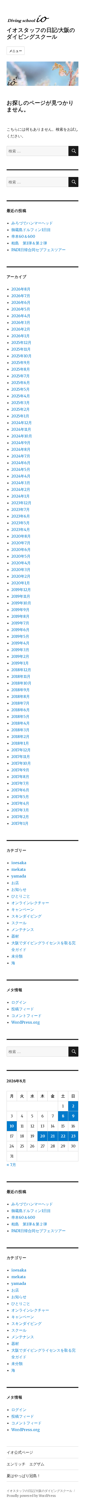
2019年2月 (20, 656)
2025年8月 (20, 369)
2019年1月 (20, 663)
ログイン (18, 1002)
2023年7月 (20, 509)
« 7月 (11, 1164)
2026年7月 (20, 295)
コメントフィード (26, 1015)
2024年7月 (20, 456)
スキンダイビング (26, 916)
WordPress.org (25, 1022)
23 (73, 1136)
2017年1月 (20, 823)
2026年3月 (20, 322)
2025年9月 (20, 362)
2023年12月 (21, 502)
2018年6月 (20, 709)
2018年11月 (20, 676)
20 (42, 1136)
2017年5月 (20, 796)
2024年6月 (20, 462)
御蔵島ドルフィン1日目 (31, 229)
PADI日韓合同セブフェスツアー (38, 249)
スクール (18, 922)
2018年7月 (20, 703)
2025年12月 (21, 342)
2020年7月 (20, 542)
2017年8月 (20, 776)
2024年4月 (20, 476)
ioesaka (18, 862)
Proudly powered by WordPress (31, 1496)
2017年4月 (20, 803)
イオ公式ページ (20, 1452)
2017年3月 (20, 810)
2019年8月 (20, 616)
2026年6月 (20, 302)
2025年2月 (20, 409)
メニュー (15, 50)
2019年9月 (20, 609)
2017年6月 (20, 790)
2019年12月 (21, 589)
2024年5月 (20, 469)
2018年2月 (20, 736)
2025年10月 (21, 355)
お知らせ (18, 889)
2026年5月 (20, 309)
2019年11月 (20, 596)
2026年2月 (20, 329)
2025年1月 (20, 416)
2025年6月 (20, 382)
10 (12, 1126)
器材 (15, 936)
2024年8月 (20, 449)
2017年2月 (20, 816)
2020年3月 (20, 569)
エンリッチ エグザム (25, 1464)
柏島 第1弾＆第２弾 (29, 243)
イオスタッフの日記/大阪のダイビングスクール (41, 33)
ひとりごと (20, 896)
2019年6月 (20, 629)
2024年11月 (21, 429)
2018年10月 (21, 683)
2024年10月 (21, 436)
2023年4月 (20, 529)
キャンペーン (22, 909)
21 (53, 1136)
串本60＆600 (23, 236)
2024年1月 (20, 496)
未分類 (17, 956)
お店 (15, 882)
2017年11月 (20, 756)
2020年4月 (21, 562)
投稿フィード (22, 1009)
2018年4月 (20, 723)
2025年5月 (20, 389)
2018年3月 (20, 729)
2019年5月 (20, 636)
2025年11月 (21, 349)
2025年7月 (20, 376)
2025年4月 (20, 396)
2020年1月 (20, 583)
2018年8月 (20, 696)
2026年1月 (20, 335)
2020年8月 (21, 536)
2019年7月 (20, 623)
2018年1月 (20, 743)
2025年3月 (20, 402)
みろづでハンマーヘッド (32, 223)
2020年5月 (20, 556)
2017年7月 (20, 783)
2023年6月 (20, 516)
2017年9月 (20, 770)
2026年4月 (20, 315)
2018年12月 (21, 669)
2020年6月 (21, 549)
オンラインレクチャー (30, 902)
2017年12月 (21, 749)
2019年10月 (21, 603)
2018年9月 (20, 689)
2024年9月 (20, 442)
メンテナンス (22, 929)
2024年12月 (21, 422)
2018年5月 (20, 716)
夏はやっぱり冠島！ (24, 1475)
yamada (18, 876)
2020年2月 (20, 576)
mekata (18, 869)
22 (63, 1136)
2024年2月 (20, 489)
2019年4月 (20, 643)
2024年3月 (20, 482)
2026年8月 (20, 289)
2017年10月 (21, 763)
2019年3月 (20, 649)
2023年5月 (20, 522)
